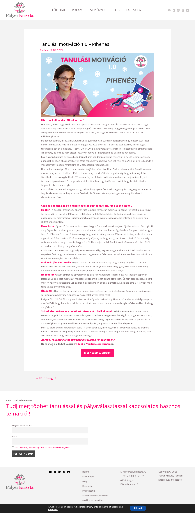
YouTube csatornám (98, 343)
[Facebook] (173, 10)
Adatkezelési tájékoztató (95, 495)
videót (79, 343)
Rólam (77, 10)
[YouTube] (50, 472)
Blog (116, 10)
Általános (44, 49)
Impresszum (89, 490)
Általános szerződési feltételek (93, 502)
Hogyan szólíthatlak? (22, 425)
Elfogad (138, 508)
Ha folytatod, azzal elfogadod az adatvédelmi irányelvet (43, 447)
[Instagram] (183, 10)
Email (14, 436)
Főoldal (59, 10)
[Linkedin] (187, 10)
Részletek (53, 509)
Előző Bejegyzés (46, 378)
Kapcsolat (134, 10)
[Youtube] (169, 10)
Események (97, 10)
